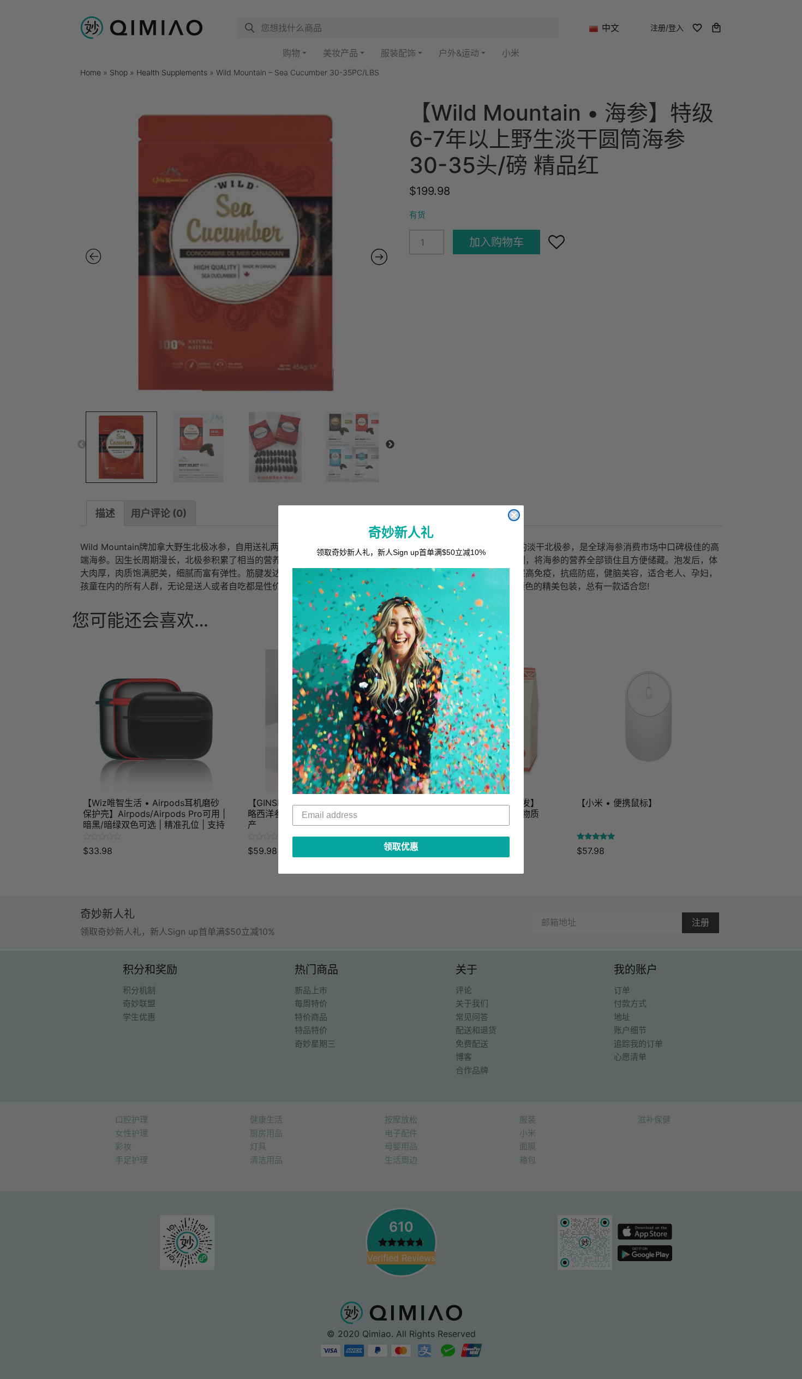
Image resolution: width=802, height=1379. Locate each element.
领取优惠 (401, 846)
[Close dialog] (513, 515)
